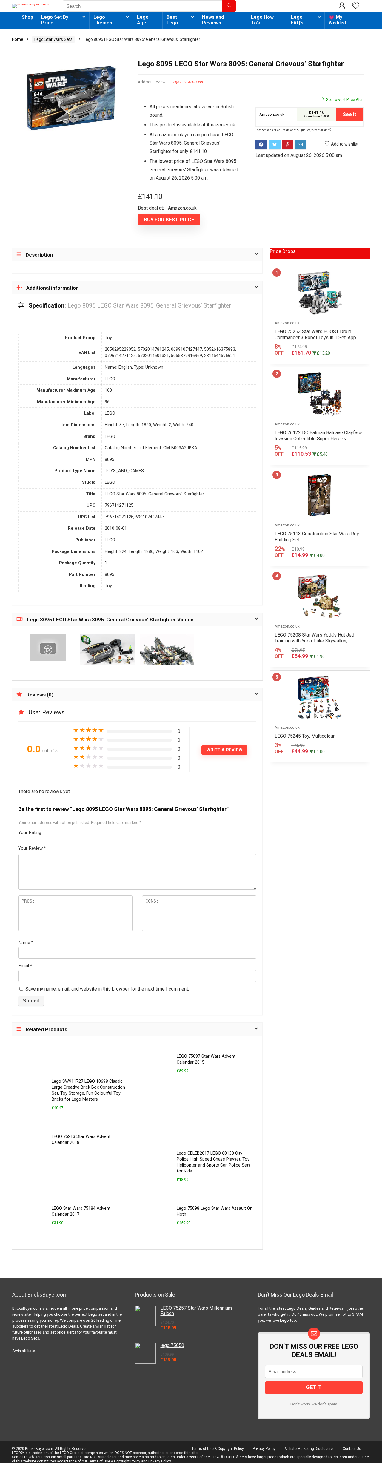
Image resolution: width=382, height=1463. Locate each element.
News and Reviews (213, 20)
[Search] (229, 6)
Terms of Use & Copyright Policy (218, 1449)
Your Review (32, 848)
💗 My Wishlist (337, 20)
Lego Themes (102, 20)
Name (25, 942)
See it (349, 114)
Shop (27, 17)
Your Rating (29, 832)
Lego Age (143, 20)
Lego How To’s (262, 20)
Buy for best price (169, 220)
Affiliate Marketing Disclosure (308, 1449)
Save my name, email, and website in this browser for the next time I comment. (107, 989)
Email (25, 965)
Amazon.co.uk (271, 114)
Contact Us (352, 1449)
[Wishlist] (355, 6)
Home (17, 39)
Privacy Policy (264, 1449)
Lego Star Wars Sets (53, 39)
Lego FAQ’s (297, 20)
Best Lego (172, 20)
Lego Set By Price (54, 20)
